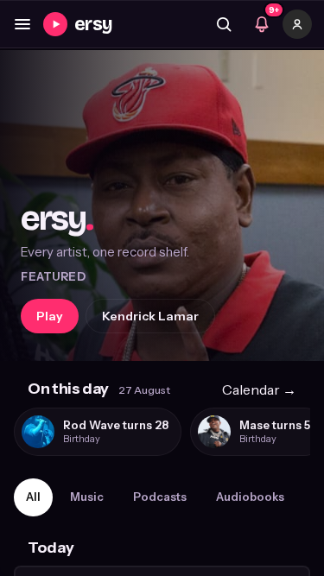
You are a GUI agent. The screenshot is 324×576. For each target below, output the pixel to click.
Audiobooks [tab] (250, 496)
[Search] (224, 24)
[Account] (297, 24)
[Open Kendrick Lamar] (162, 205)
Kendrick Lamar (150, 316)
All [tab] (33, 496)
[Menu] (22, 24)
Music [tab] (87, 496)
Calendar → (259, 389)
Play (49, 316)
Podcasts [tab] (160, 496)
